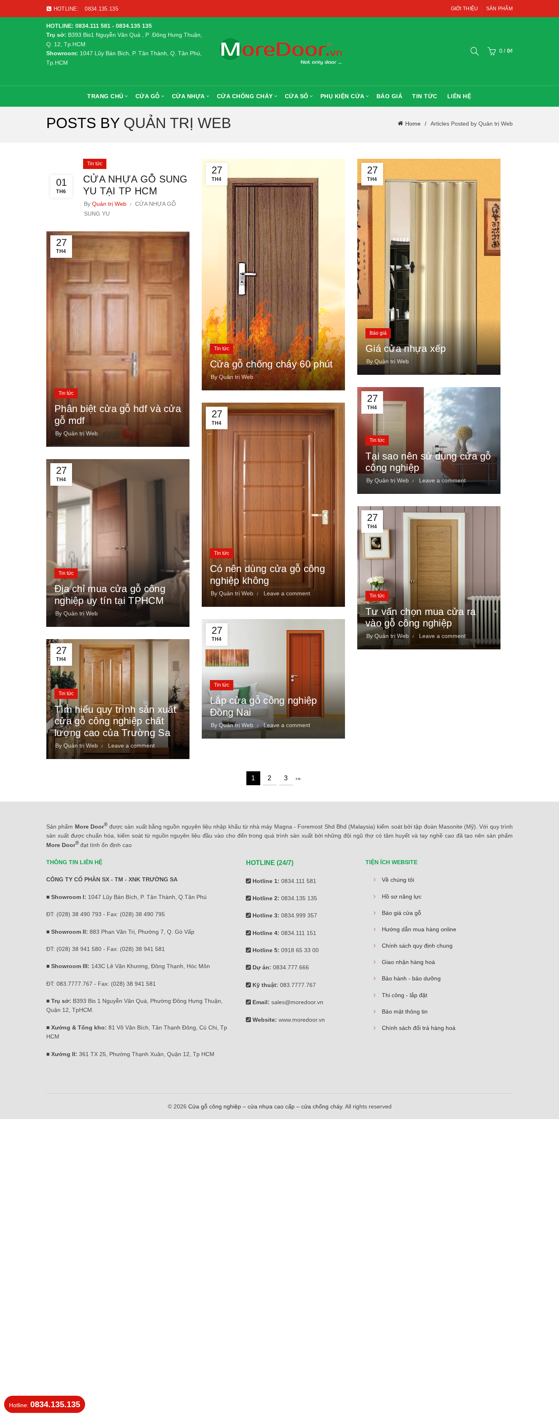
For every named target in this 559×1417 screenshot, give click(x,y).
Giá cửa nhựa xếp (405, 348)
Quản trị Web (177, 123)
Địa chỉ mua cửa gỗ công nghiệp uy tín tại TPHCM (109, 594)
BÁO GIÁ (389, 96)
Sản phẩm (499, 8)
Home (413, 123)
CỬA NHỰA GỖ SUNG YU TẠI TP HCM (135, 184)
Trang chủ (105, 96)
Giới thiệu (464, 8)
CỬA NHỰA (188, 96)
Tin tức (424, 96)
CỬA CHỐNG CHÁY (245, 96)
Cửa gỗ (147, 96)
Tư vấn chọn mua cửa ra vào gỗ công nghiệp (420, 617)
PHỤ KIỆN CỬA (342, 96)
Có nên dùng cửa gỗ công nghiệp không (267, 574)
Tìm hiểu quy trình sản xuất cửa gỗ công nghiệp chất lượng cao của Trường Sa (115, 721)
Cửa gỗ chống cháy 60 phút (271, 363)
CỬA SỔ (297, 96)
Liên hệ (459, 96)
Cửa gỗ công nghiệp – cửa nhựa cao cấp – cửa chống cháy (265, 1106)
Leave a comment (442, 480)
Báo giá (378, 333)
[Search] (474, 51)
